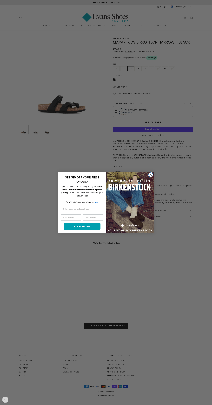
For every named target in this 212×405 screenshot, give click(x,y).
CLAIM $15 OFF (82, 226)
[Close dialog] (151, 175)
